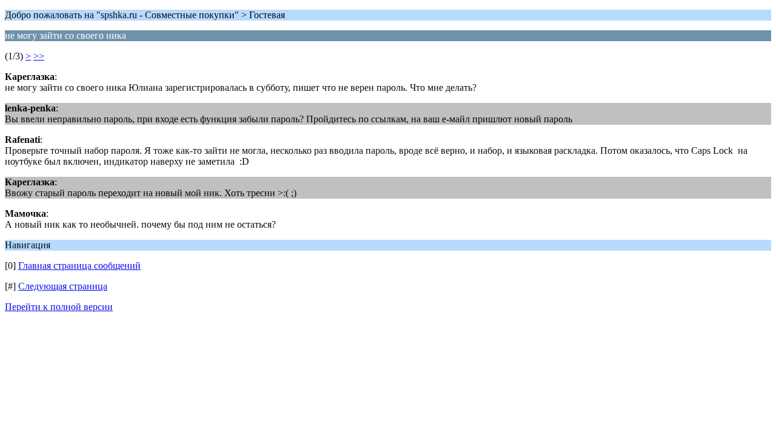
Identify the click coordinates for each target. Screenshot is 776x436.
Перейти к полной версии (59, 307)
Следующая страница (62, 286)
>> (38, 56)
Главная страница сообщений (79, 265)
